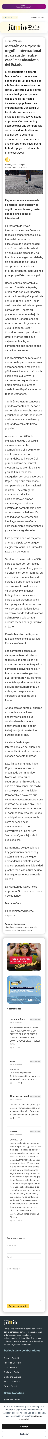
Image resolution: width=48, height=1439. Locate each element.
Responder (35, 1019)
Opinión (18, 41)
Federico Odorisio (12, 1362)
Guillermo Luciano (12, 1377)
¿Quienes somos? (12, 1399)
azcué (17, 927)
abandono (9, 927)
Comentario (13, 1268)
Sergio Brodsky (11, 1386)
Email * (10, 1257)
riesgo (29, 930)
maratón (25, 927)
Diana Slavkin (10, 1367)
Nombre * (11, 1245)
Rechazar (24, 1434)
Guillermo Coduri (12, 1372)
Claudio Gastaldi (11, 1358)
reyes (23, 930)
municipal (16, 930)
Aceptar (24, 1426)
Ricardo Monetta (11, 1381)
